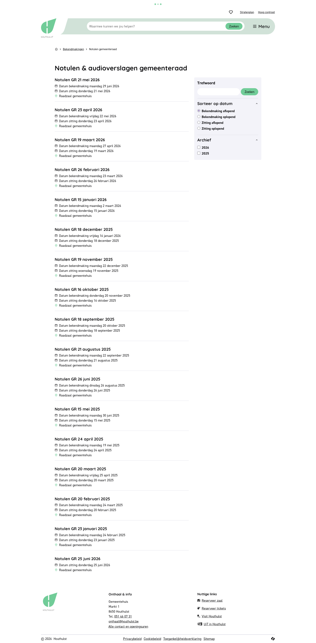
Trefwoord (206, 82)
